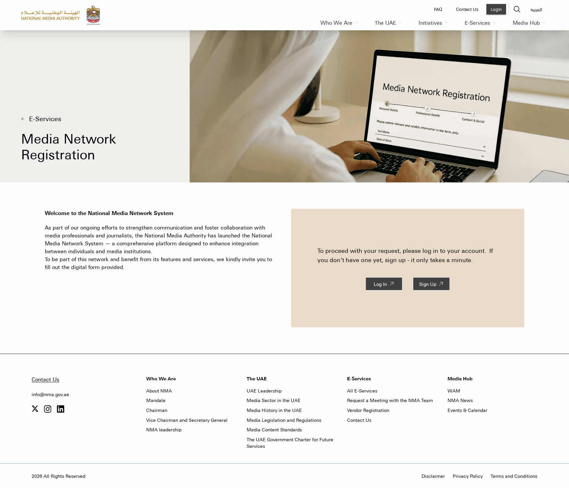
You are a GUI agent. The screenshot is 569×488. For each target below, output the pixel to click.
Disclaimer (433, 476)
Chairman (156, 410)
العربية (536, 9)
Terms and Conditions (514, 476)
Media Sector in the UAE (274, 400)
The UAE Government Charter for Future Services (290, 442)
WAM (453, 390)
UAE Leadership (264, 390)
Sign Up (427, 284)
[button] (517, 9)
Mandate (156, 400)
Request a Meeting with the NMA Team (390, 400)
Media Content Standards (274, 429)
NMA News (460, 400)
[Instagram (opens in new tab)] (47, 409)
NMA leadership (163, 429)
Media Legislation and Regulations (284, 420)
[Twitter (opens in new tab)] (35, 409)
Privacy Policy (468, 476)
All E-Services (362, 390)
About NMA (159, 390)
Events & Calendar (467, 410)
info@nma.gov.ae (50, 394)
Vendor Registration (368, 410)
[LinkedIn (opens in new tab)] (60, 409)
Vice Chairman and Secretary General (187, 420)
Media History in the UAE (274, 410)
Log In (380, 284)
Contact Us (45, 379)
